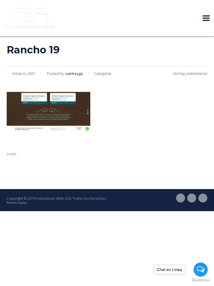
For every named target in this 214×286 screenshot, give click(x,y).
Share (11, 154)
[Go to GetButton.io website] (201, 280)
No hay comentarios (190, 73)
